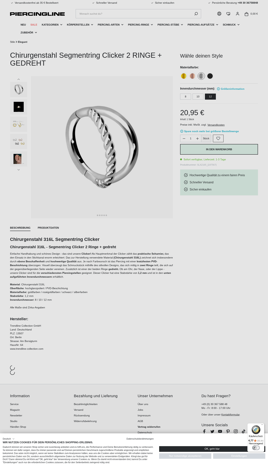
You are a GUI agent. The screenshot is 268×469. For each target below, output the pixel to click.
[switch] (256, 448)
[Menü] (262, 425)
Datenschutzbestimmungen (140, 439)
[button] (9, 439)
